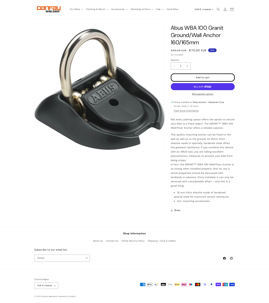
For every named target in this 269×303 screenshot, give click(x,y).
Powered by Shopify (67, 296)
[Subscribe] (86, 258)
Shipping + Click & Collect (162, 240)
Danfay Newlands (49, 296)
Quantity (175, 60)
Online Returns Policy (133, 240)
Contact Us (112, 240)
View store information (186, 110)
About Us (98, 240)
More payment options (202, 94)
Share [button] (177, 210)
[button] (76, 9)
